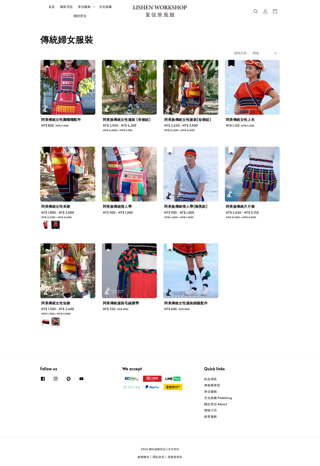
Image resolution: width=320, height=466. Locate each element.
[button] (256, 11)
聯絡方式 (210, 410)
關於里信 (80, 16)
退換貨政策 (175, 457)
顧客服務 (210, 416)
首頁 (52, 7)
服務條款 (144, 457)
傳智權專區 (212, 385)
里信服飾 (84, 7)
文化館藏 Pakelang (218, 398)
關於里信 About (215, 404)
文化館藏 (105, 7)
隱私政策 (159, 457)
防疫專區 (210, 379)
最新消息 (66, 7)
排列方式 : (241, 53)
